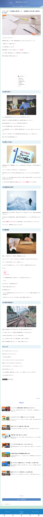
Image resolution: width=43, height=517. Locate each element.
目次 (20, 76)
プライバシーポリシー (35, 511)
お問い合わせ (21, 511)
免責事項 (21, 513)
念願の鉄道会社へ (22, 84)
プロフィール (8, 511)
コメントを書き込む (21, 499)
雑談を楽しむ (5, 379)
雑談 (12, 379)
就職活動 (20, 82)
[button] (40, 256)
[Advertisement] (21, 65)
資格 (9, 379)
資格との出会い (21, 79)
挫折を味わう (21, 78)
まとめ (20, 85)
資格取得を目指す (22, 81)
